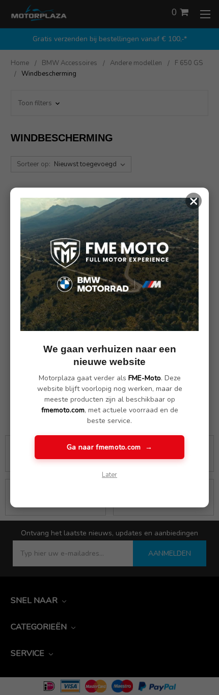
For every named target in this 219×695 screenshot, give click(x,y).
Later (109, 474)
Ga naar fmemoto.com (109, 447)
